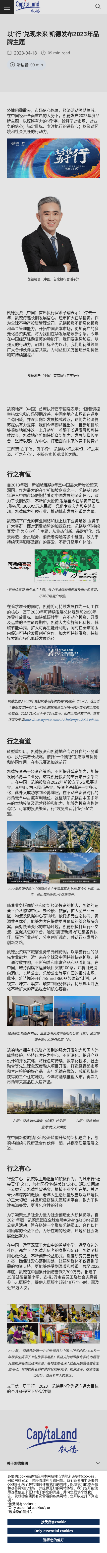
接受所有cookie (53, 1521)
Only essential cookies (53, 1530)
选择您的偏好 (53, 1539)
